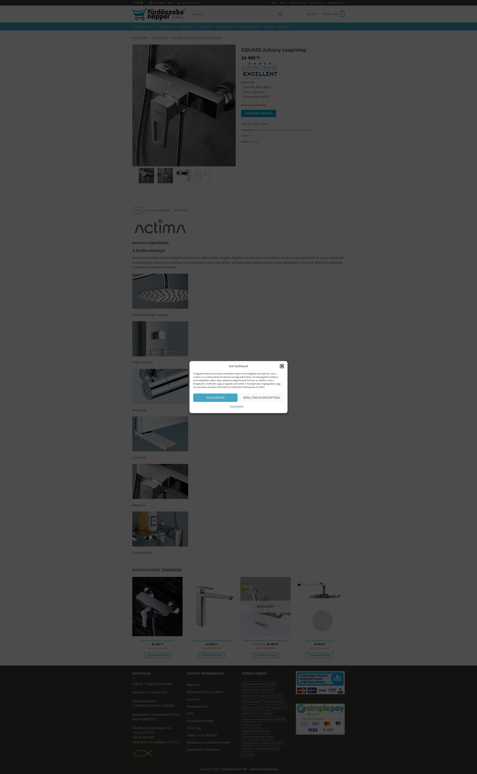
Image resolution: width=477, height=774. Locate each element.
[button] (282, 366)
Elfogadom (215, 397)
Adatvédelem (237, 406)
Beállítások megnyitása (261, 397)
